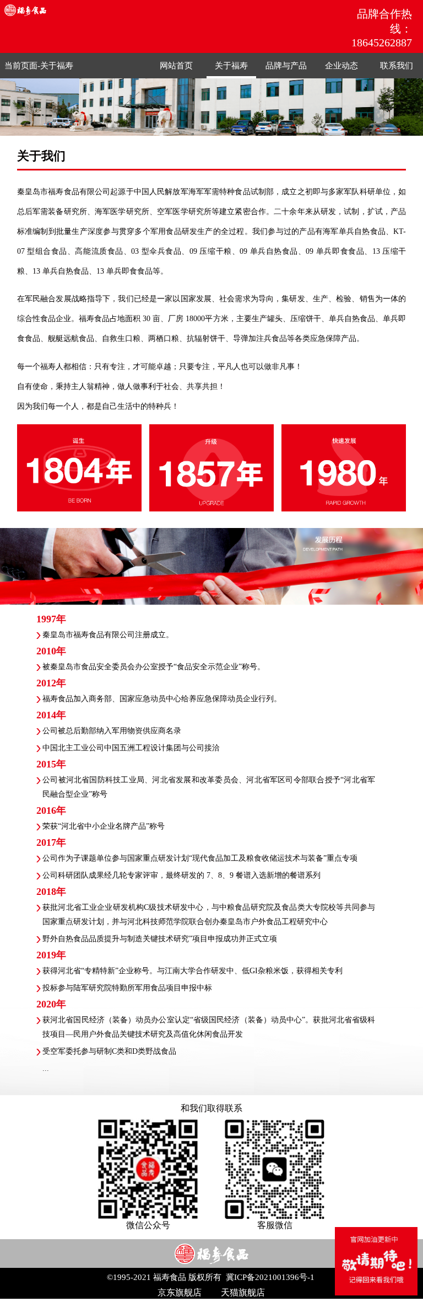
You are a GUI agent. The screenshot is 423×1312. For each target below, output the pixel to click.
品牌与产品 (286, 65)
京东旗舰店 (180, 1292)
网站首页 (176, 65)
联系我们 (396, 65)
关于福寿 (56, 65)
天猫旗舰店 (243, 1292)
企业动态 (341, 65)
